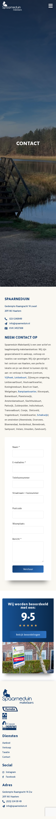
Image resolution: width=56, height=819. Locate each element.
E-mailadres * (19, 462)
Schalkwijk (42, 415)
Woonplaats (18, 524)
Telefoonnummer (21, 478)
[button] (50, 5)
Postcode (17, 508)
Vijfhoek (9, 378)
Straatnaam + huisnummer (25, 493)
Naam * (16, 447)
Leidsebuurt (20, 378)
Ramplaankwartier (27, 392)
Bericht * (16, 539)
